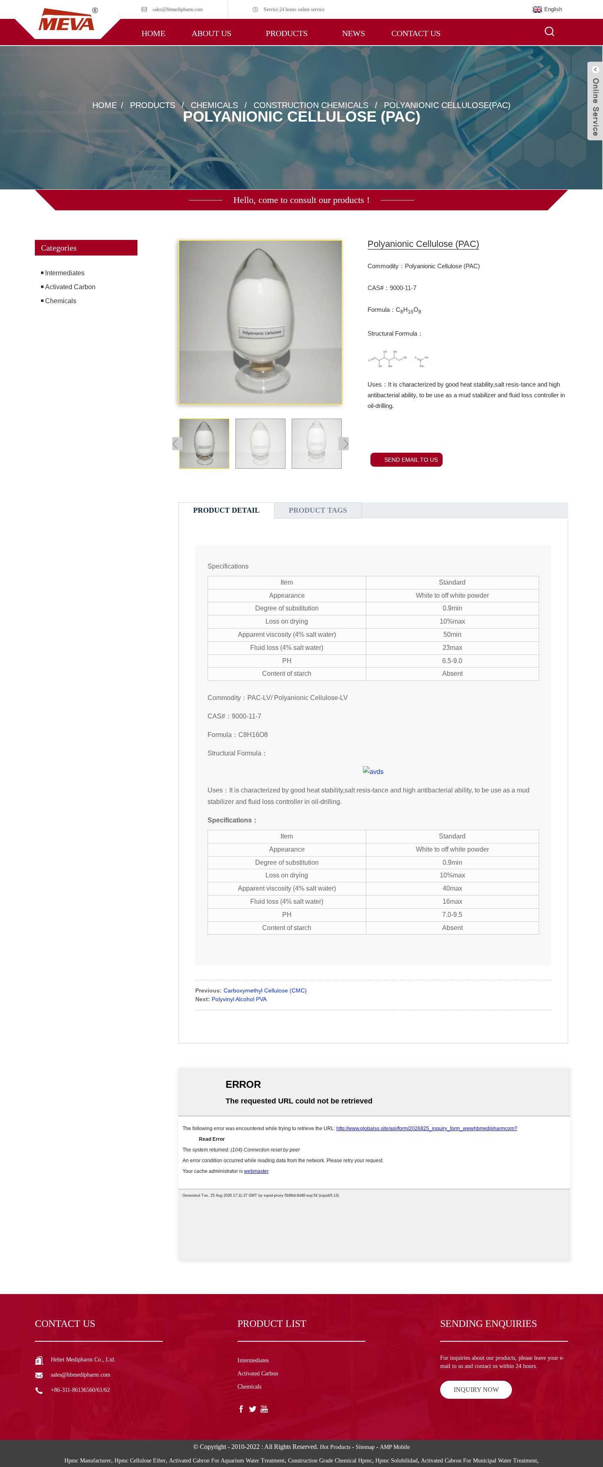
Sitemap (365, 1447)
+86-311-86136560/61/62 (80, 1390)
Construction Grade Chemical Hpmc (330, 1461)
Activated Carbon (70, 286)
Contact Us (416, 33)
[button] (86, 344)
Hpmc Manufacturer (87, 1461)
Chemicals (214, 105)
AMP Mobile (395, 1447)
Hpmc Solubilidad (396, 1461)
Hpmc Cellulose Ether (140, 1461)
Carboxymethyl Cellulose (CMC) (265, 990)
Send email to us (411, 459)
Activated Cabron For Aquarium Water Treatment (227, 1461)
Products (287, 33)
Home (153, 33)
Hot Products (335, 1447)
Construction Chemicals (311, 105)
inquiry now (476, 1389)
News (353, 33)
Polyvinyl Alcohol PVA (239, 999)
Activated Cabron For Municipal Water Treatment (479, 1461)
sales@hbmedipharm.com (178, 9)
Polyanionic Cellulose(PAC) (447, 105)
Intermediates (65, 272)
